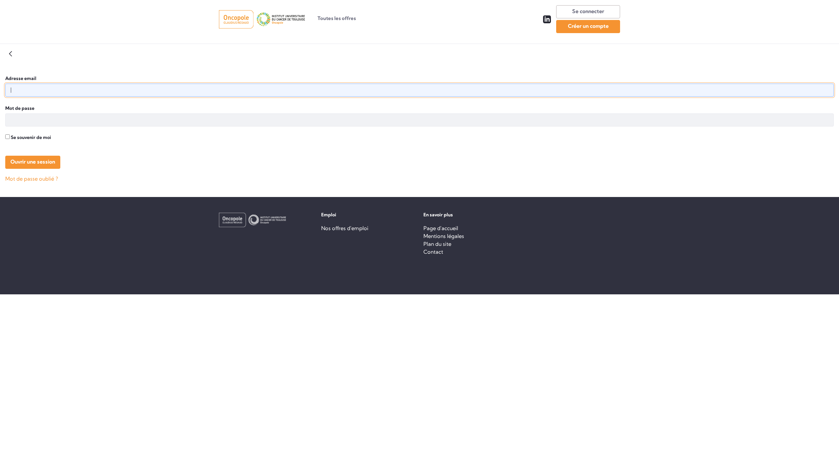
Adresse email (20, 78)
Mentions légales (443, 236)
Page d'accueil (440, 228)
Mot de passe (19, 108)
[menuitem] (337, 19)
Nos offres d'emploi (344, 228)
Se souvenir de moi (30, 137)
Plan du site (437, 244)
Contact (433, 252)
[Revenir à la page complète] (10, 54)
